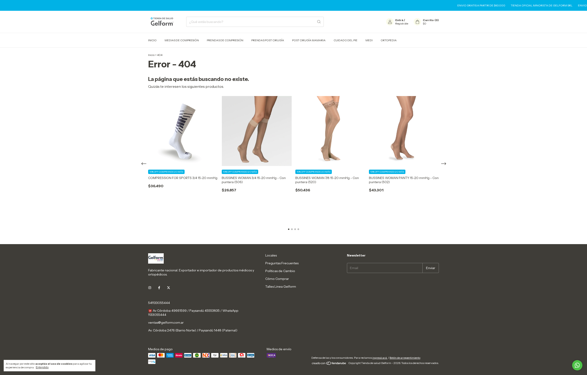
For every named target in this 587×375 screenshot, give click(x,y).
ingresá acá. (380, 357)
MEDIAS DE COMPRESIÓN (182, 40)
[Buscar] (319, 22)
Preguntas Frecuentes (282, 263)
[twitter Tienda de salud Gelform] (168, 288)
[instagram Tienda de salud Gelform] (149, 288)
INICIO (152, 40)
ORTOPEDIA (389, 40)
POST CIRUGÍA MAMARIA (309, 40)
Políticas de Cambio (280, 271)
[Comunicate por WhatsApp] (577, 365)
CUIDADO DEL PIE (345, 40)
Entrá (399, 20)
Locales (271, 255)
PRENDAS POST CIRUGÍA (267, 40)
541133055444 (159, 303)
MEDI (369, 40)
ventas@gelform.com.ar (166, 322)
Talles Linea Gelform (280, 286)
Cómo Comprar (277, 279)
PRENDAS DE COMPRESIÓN (225, 40)
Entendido (42, 367)
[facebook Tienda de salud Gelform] (159, 288)
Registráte (401, 23)
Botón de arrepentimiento (405, 357)
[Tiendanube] (329, 364)
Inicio (151, 55)
